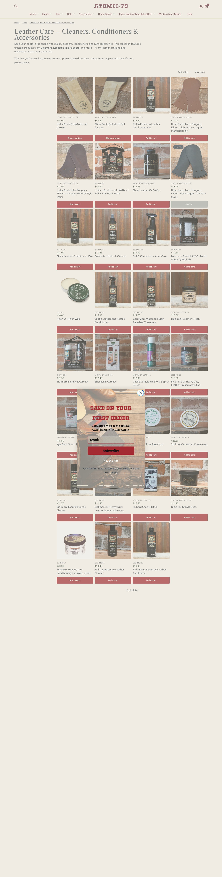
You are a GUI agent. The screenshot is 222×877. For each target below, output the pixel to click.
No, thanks (111, 461)
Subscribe (111, 450)
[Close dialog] (141, 393)
